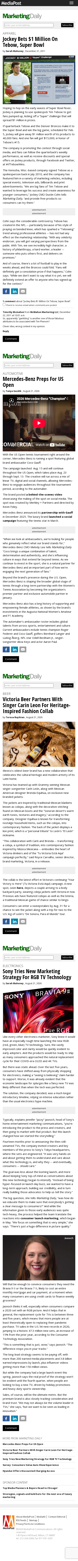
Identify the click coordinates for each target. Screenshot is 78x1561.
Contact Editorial (56, 1516)
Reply (6, 331)
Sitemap (33, 1520)
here (20, 888)
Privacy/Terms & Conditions (30, 1523)
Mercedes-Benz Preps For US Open (23, 1444)
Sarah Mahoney (15, 51)
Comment (11, 338)
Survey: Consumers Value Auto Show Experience (31, 1465)
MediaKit (41, 1516)
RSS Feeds (21, 1520)
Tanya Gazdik (13, 391)
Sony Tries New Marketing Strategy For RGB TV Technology (37, 1459)
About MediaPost (25, 1516)
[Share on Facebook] (6, 291)
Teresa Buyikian (15, 717)
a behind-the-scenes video (44, 494)
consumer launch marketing (39, 1218)
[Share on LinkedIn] (14, 291)
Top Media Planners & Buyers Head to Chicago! (30, 1488)
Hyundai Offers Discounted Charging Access (29, 1470)
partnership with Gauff (57, 512)
